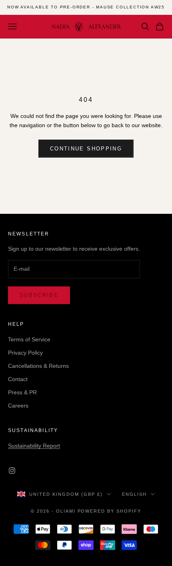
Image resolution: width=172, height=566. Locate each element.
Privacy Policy (25, 352)
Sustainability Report (34, 445)
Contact (18, 379)
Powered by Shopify (110, 511)
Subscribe (39, 295)
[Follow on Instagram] (12, 471)
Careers (18, 405)
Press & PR (22, 392)
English (134, 494)
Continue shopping (86, 149)
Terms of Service (29, 339)
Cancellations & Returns (38, 366)
